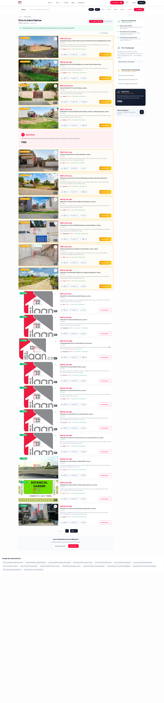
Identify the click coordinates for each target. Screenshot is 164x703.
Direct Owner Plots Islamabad (29, 566)
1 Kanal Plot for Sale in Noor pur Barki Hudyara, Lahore (75, 296)
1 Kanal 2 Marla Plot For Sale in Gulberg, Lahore (73, 88)
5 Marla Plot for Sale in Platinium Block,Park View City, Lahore (78, 201)
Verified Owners (97, 21)
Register (141, 2)
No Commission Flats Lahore (103, 562)
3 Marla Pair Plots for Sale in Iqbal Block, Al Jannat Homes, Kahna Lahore (80, 64)
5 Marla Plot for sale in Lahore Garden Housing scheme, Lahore (78, 508)
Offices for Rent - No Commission (33, 569)
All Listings (108, 21)
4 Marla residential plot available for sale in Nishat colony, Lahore (79, 249)
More (123, 9)
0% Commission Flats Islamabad (143, 562)
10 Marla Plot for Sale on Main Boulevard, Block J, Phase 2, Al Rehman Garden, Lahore (84, 111)
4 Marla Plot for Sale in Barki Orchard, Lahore (73, 367)
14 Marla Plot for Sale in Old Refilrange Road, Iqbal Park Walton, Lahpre (80, 225)
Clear (130, 9)
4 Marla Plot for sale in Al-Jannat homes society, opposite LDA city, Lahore (81, 437)
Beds (109, 9)
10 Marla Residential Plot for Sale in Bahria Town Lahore (76, 343)
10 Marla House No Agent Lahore (71, 566)
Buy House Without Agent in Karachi (36, 562)
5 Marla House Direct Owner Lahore (50, 566)
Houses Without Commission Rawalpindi (118, 566)
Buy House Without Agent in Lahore (13, 562)
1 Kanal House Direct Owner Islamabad (93, 566)
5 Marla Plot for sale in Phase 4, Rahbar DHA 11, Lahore (75, 461)
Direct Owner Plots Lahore (10, 566)
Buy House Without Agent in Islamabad (59, 562)
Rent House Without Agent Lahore (82, 562)
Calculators (81, 2)
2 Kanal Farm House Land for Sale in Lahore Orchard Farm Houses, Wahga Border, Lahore (85, 40)
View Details (104, 54)
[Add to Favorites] (55, 38)
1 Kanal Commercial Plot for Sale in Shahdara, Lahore (75, 154)
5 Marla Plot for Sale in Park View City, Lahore (73, 390)
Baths (115, 9)
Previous (60, 531)
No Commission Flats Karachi (122, 562)
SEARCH (140, 9)
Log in (134, 2)
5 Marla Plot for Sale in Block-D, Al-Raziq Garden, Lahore (76, 414)
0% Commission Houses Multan (12, 569)
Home (20, 16)
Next (72, 531)
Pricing (66, 2)
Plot (97, 9)
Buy (57, 2)
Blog (72, 2)
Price (102, 9)
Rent (49, 2)
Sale (91, 9)
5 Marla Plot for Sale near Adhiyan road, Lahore (73, 319)
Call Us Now (73, 546)
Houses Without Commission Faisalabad (144, 566)
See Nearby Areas (60, 546)
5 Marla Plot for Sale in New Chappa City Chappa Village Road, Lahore (80, 272)
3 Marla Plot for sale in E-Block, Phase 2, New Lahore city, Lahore (78, 485)
